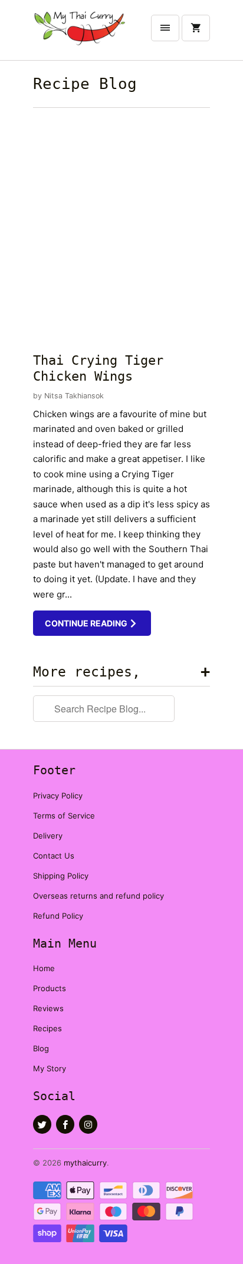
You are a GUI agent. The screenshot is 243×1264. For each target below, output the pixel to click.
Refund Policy (58, 915)
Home (44, 968)
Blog (41, 1048)
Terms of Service (64, 815)
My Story (49, 1068)
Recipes (47, 1028)
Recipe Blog (85, 84)
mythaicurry (85, 1162)
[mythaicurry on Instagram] (88, 1124)
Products (49, 988)
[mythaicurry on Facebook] (65, 1124)
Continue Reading (87, 623)
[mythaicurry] (80, 34)
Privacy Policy (58, 795)
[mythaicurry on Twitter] (42, 1124)
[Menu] (165, 28)
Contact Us (53, 855)
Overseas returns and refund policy (98, 895)
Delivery (48, 835)
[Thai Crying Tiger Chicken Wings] (121, 227)
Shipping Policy (60, 875)
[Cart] (196, 28)
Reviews (48, 1008)
